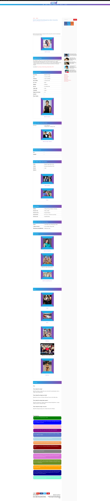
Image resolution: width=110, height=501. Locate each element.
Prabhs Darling (44, 66)
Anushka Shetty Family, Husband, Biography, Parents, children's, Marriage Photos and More (54, 497)
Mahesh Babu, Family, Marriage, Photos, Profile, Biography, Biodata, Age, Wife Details (73, 59)
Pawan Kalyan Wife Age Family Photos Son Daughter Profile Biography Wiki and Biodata (73, 67)
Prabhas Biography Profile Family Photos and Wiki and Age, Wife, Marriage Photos (73, 55)
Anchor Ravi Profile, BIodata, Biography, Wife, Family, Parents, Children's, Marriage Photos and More (73, 71)
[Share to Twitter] (44, 493)
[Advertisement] (55, 12)
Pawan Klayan (39, 66)
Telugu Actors (66, 74)
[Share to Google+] (38, 493)
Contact (4, 0)
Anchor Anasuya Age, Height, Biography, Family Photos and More (73, 63)
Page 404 (9, 0)
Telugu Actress (66, 75)
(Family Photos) (49, 161)
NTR (53, 66)
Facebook (66, 24)
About (1, 0)
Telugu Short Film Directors (67, 80)
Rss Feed (72, 24)
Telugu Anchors (66, 77)
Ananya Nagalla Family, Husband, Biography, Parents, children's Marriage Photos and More (39, 496)
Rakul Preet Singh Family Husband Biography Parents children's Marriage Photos (45, 20)
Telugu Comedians (66, 76)
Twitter (69, 24)
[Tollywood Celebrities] (43, 4)
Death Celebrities (66, 81)
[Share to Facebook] (41, 493)
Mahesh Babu (49, 66)
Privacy (6, 0)
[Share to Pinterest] (48, 493)
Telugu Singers (66, 78)
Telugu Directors (66, 79)
